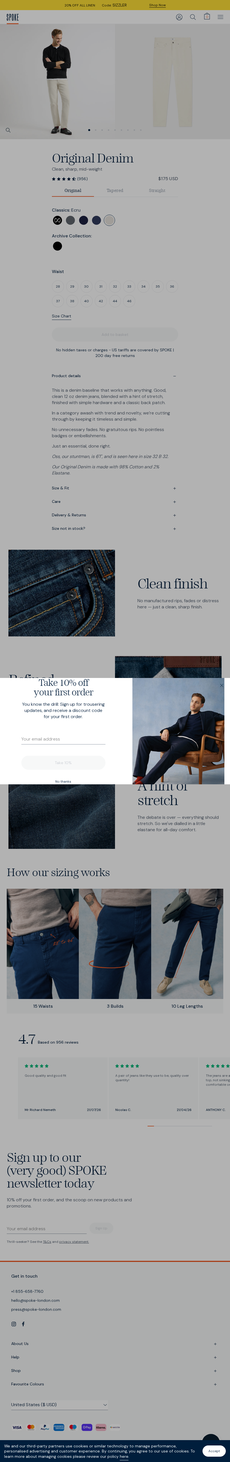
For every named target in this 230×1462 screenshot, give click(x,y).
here (124, 1456)
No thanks (63, 781)
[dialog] (115, 731)
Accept (214, 1451)
